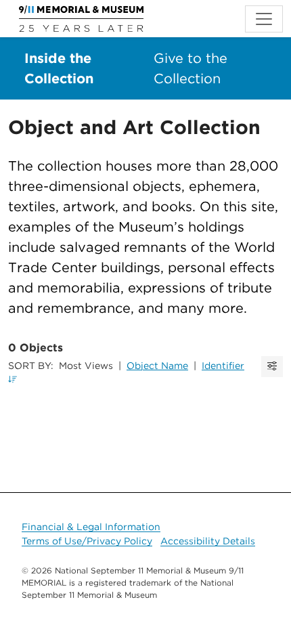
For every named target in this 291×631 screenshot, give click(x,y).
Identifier (223, 365)
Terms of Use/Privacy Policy (87, 541)
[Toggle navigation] (264, 18)
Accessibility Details (207, 541)
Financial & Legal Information (91, 526)
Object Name (157, 365)
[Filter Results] (272, 366)
